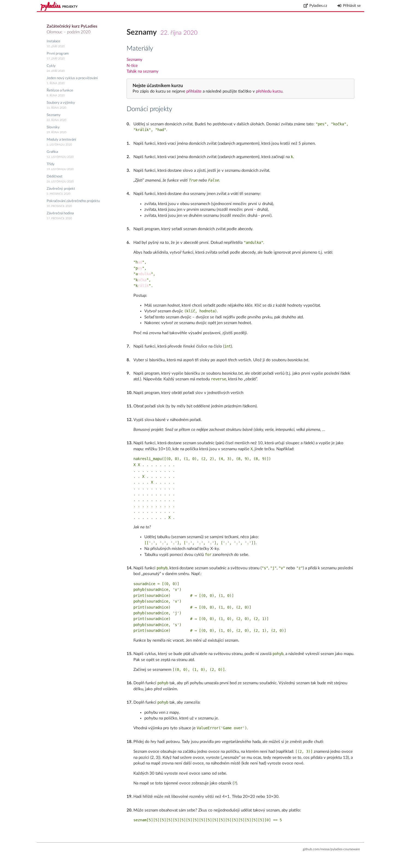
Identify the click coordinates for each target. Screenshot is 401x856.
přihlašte (194, 91)
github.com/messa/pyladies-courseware (331, 849)
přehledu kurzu (268, 91)
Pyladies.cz (318, 6)
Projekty (69, 6)
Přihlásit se (352, 6)
